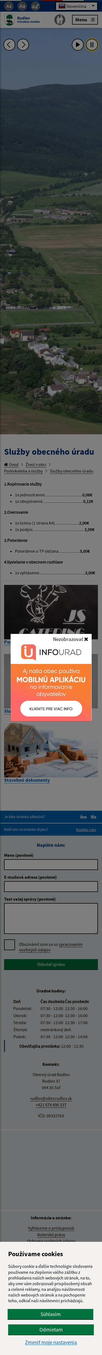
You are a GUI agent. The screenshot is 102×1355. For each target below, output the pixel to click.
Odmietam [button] (51, 1329)
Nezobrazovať (68, 639)
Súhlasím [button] (51, 1314)
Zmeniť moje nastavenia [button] (51, 1342)
